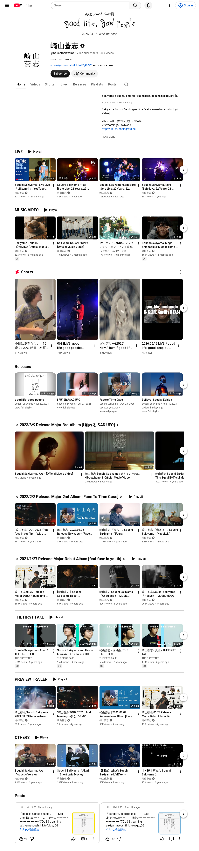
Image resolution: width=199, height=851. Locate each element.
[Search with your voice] (148, 5)
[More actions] (54, 185)
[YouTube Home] (23, 5)
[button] (108, 137)
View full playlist (23, 407)
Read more (108, 137)
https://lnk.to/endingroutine (119, 128)
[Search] (135, 5)
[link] (57, 824)
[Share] (73, 839)
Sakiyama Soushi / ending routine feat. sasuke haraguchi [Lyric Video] (141, 95)
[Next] (183, 170)
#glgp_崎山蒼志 (29, 829)
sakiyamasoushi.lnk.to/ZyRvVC (72, 65)
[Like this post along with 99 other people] (21, 839)
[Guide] (7, 5)
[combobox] (91, 5)
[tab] (21, 84)
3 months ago (45, 807)
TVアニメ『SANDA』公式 (113, 251)
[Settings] (169, 5)
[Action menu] (93, 839)
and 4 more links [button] (103, 65)
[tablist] (99, 84)
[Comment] (171, 839)
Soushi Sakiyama (24, 403)
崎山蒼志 (19, 192)
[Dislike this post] (32, 839)
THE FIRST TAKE (23, 658)
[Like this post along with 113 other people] (107, 839)
